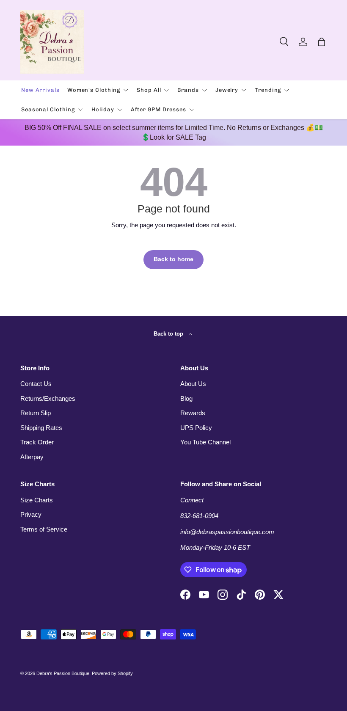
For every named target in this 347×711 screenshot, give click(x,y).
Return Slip (35, 412)
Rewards (192, 412)
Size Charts (36, 500)
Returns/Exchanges (47, 398)
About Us (193, 383)
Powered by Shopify (112, 673)
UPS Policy (196, 427)
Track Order (37, 442)
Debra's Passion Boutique (62, 673)
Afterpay (32, 456)
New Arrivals (40, 90)
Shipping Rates (41, 427)
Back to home (173, 259)
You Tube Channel (205, 442)
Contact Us (36, 383)
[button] (321, 42)
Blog (186, 398)
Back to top (169, 334)
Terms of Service (43, 529)
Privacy (30, 514)
